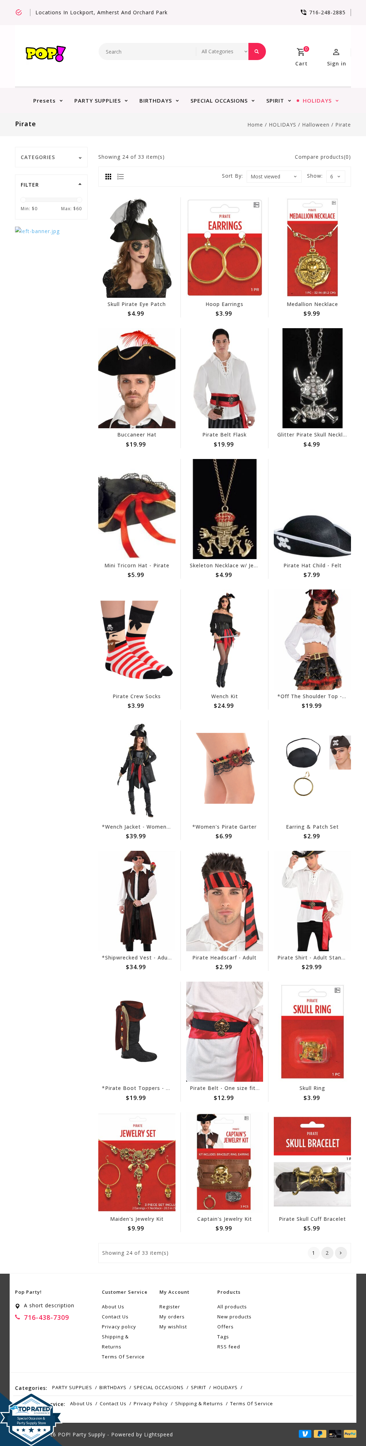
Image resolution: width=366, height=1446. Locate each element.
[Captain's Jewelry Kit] (224, 1162)
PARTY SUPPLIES (97, 100)
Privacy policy (119, 1326)
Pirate (343, 124)
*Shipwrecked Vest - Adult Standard (149, 957)
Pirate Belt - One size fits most (232, 1088)
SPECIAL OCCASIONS (219, 100)
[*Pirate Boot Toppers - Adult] (136, 1032)
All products (232, 1306)
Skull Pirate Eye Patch (137, 304)
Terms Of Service (123, 1356)
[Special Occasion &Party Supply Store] (31, 1398)
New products (234, 1316)
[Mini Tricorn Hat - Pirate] (136, 509)
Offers (225, 1326)
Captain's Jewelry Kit (224, 1218)
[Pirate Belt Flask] (224, 378)
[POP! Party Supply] (46, 55)
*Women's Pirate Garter (224, 826)
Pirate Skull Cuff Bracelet (312, 1218)
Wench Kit (224, 696)
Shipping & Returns (115, 1341)
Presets (44, 100)
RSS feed (228, 1346)
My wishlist (173, 1326)
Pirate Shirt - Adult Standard (315, 957)
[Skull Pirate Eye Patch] (136, 247)
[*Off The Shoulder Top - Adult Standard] (312, 639)
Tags (223, 1336)
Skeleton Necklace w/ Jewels (228, 565)
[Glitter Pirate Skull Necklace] (312, 378)
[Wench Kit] (224, 639)
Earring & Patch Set (312, 826)
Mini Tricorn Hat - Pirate (136, 565)
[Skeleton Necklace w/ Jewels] (224, 509)
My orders (172, 1316)
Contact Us (115, 1316)
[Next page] (341, 1253)
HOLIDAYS (317, 100)
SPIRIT (275, 100)
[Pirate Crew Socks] (136, 639)
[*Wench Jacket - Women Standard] (136, 770)
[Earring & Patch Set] (312, 770)
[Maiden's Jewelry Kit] (136, 1162)
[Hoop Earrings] (224, 247)
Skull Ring (312, 1088)
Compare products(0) (323, 156)
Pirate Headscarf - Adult (224, 957)
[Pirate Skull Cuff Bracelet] (312, 1162)
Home (255, 124)
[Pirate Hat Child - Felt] (312, 509)
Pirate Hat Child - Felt (312, 565)
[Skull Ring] (312, 1032)
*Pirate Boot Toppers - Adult (141, 1088)
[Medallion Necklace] (312, 247)
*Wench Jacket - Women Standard (147, 826)
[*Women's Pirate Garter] (224, 770)
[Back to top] (344, 1424)
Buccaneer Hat (137, 434)
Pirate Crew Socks (137, 696)
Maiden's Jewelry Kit (137, 1218)
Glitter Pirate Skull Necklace (314, 434)
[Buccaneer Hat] (136, 378)
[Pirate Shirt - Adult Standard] (312, 901)
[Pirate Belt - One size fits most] (224, 1032)
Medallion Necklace (312, 304)
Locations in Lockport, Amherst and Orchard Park (101, 12)
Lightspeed (158, 1434)
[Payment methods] (348, 1434)
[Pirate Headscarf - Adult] (224, 901)
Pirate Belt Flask (224, 434)
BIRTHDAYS (155, 100)
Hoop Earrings (224, 304)
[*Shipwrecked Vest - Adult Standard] (136, 901)
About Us (113, 1306)
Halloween (316, 124)
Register (169, 1306)
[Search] (257, 51)
